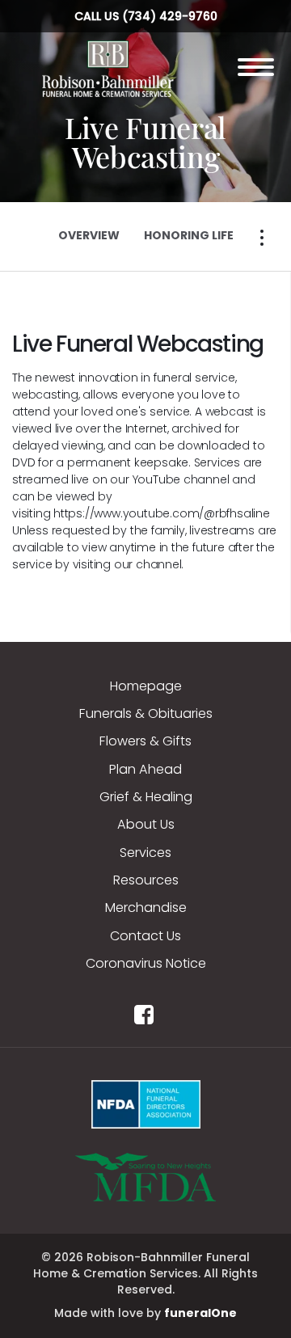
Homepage (146, 686)
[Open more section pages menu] (262, 238)
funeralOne (200, 1313)
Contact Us (145, 935)
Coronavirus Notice (146, 963)
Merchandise (146, 907)
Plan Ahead (145, 769)
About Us (146, 824)
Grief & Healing (145, 796)
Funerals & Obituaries (146, 713)
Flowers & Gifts (145, 741)
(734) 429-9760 (169, 16)
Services (145, 852)
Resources (146, 880)
